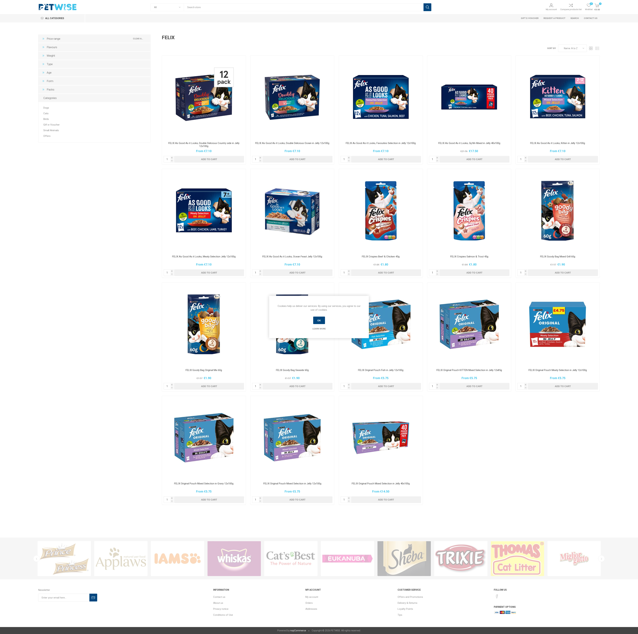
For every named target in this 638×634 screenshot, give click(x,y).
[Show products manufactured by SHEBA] (177, 558)
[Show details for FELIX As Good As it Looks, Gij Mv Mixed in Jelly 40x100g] (469, 97)
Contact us (219, 596)
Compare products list (571, 9)
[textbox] (304, 7)
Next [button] (601, 558)
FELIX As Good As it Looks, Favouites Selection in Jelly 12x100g (381, 143)
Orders (309, 602)
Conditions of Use (223, 614)
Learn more (319, 328)
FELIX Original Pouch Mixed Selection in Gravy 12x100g (203, 483)
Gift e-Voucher (51, 124)
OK (319, 320)
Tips (400, 614)
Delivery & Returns (407, 602)
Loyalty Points (405, 608)
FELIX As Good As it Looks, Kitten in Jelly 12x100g (557, 143)
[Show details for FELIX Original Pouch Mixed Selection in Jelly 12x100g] (292, 438)
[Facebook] (497, 596)
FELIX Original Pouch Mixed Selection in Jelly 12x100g (292, 483)
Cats (46, 113)
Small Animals (51, 130)
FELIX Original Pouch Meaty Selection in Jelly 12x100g (558, 370)
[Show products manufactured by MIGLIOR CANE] (404, 558)
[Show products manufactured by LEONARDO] (574, 558)
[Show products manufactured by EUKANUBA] (121, 558)
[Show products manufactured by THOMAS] (291, 558)
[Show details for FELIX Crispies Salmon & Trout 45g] (469, 211)
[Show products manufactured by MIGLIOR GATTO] (347, 558)
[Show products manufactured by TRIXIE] (234, 558)
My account (551, 9)
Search (427, 7)
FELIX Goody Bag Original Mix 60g (204, 370)
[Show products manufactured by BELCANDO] (517, 558)
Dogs (46, 107)
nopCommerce (298, 630)
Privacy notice (220, 608)
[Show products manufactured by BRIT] (460, 558)
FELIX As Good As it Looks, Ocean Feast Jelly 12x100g (292, 256)
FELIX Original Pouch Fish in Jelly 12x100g (380, 370)
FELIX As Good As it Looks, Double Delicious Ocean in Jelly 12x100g (292, 143)
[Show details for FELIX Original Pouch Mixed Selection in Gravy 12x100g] (204, 438)
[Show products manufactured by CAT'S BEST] (64, 558)
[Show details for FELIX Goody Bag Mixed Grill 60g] (557, 211)
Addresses (311, 608)
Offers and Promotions (410, 596)
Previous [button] (36, 558)
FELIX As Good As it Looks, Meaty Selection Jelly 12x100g (204, 256)
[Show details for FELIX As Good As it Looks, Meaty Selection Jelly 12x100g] (204, 211)
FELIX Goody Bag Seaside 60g (292, 370)
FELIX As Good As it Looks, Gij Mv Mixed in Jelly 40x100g (469, 143)
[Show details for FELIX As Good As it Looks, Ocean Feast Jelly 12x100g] (292, 211)
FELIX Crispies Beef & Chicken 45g (381, 256)
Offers (47, 136)
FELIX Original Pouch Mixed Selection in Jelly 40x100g (381, 483)
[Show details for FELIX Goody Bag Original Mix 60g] (204, 324)
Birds (46, 119)
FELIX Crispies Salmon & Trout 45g (469, 256)
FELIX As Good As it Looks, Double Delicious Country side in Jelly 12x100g (203, 145)
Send (93, 597)
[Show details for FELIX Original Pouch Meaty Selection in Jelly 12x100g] (557, 324)
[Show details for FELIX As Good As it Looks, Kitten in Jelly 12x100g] (557, 97)
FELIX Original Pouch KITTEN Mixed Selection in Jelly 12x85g (469, 370)
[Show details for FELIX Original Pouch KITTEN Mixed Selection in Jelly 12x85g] (469, 324)
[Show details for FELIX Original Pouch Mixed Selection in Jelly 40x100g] (381, 438)
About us (218, 602)
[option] (64, 558)
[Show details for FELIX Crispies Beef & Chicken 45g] (381, 211)
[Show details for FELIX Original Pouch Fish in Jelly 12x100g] (381, 324)
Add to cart (209, 159)
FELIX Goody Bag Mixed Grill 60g (557, 256)
